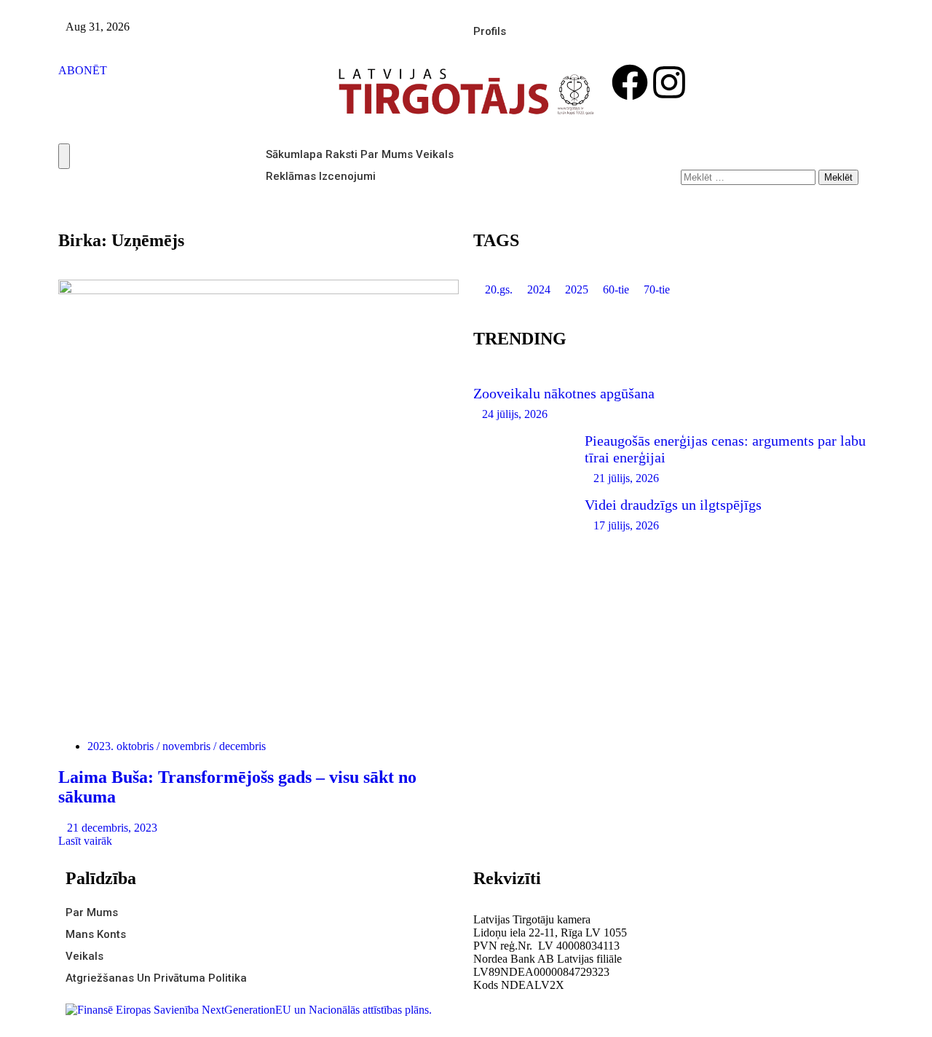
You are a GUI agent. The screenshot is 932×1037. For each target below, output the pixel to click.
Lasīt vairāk (86, 841)
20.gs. (499, 289)
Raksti (341, 154)
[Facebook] (630, 82)
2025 (576, 289)
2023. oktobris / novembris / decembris (176, 746)
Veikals (435, 154)
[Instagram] (669, 82)
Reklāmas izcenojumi (321, 176)
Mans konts (96, 934)
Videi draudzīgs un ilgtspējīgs (673, 505)
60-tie (616, 289)
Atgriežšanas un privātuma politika (156, 978)
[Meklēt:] (749, 176)
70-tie (657, 289)
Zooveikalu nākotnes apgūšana (564, 393)
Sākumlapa (294, 154)
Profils (489, 31)
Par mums (386, 154)
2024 (538, 289)
